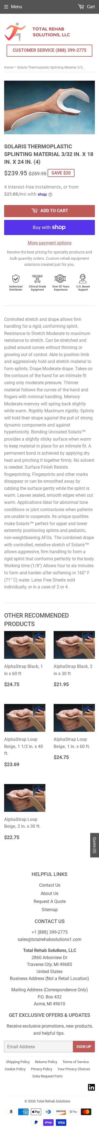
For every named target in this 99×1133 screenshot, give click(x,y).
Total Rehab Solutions (53, 1101)
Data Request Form (47, 1076)
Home (8, 67)
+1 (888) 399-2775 (50, 932)
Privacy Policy (41, 1069)
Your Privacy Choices (73, 1069)
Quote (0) (94, 845)
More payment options (50, 242)
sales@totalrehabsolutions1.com (49, 939)
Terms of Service (75, 1062)
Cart (90, 6)
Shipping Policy (18, 1062)
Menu (16, 6)
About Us (49, 893)
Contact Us (49, 885)
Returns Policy (46, 1062)
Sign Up (83, 1046)
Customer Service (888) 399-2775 (49, 50)
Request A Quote (50, 901)
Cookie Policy (15, 1069)
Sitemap (50, 909)
